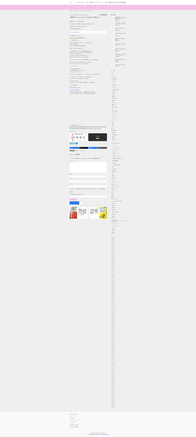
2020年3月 (113, 404)
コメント (72, 160)
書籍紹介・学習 (113, 188)
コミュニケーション (115, 113)
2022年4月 (113, 351)
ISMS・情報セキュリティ (117, 143)
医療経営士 (114, 139)
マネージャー (114, 119)
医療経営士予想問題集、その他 (118, 158)
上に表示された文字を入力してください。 (77, 194)
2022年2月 (113, 355)
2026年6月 (113, 243)
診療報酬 (113, 177)
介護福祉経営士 (114, 134)
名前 (71, 174)
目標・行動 (83, 150)
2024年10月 (113, 286)
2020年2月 (113, 406)
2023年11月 (113, 310)
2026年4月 (113, 248)
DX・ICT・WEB (114, 199)
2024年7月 (113, 293)
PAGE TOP (191, 423)
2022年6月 (113, 346)
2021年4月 (113, 376)
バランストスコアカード (117, 147)
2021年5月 (113, 374)
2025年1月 (113, 280)
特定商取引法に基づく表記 (74, 424)
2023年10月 (113, 312)
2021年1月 (113, 383)
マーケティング (114, 87)
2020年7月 (113, 396)
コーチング (113, 74)
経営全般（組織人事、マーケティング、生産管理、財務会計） (118, 221)
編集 (112, 190)
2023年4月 (113, 325)
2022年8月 (113, 342)
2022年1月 (113, 357)
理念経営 (112, 194)
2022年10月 (113, 338)
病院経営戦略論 (115, 160)
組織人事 (113, 96)
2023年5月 (113, 323)
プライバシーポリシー (73, 420)
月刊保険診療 (114, 169)
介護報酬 (113, 132)
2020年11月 (113, 387)
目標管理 (113, 209)
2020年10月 (113, 389)
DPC (113, 141)
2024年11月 (113, 284)
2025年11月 (113, 258)
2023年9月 (113, 314)
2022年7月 (113, 344)
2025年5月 (113, 271)
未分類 (112, 192)
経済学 (113, 102)
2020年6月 (113, 398)
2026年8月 (113, 239)
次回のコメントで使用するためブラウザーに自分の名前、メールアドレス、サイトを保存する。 (88, 188)
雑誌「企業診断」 (115, 106)
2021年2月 (113, 381)
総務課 (113, 175)
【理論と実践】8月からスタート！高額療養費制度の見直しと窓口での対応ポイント (120, 18)
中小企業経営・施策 (115, 89)
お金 (112, 72)
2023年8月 (113, 316)
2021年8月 (113, 368)
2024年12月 (113, 282)
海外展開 (113, 207)
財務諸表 (113, 216)
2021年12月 (113, 359)
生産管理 (113, 228)
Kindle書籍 (71, 418)
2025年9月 (113, 263)
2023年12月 (113, 308)
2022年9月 (113, 340)
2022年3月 (113, 353)
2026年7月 (113, 241)
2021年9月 (113, 366)
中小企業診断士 (113, 85)
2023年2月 (113, 329)
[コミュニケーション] (73, 212)
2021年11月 (113, 361)
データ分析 (113, 76)
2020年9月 (113, 391)
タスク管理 (114, 115)
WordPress (92, 434)
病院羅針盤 (114, 171)
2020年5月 (113, 400)
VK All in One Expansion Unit (105, 434)
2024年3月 (113, 301)
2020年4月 (113, 402)
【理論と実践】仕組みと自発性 (120, 64)
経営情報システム (115, 98)
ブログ (71, 416)
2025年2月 (113, 278)
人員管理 (114, 81)
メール (71, 179)
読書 (112, 126)
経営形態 (114, 162)
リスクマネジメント (116, 149)
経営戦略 (113, 100)
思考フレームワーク (115, 186)
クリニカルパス (115, 145)
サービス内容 (72, 422)
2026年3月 (113, 250)
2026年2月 (113, 252)
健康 (112, 128)
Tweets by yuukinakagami (74, 89)
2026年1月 (113, 254)
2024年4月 (113, 299)
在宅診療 (113, 203)
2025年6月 (113, 269)
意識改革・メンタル (103, 14)
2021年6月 (113, 372)
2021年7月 (113, 370)
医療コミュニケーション (117, 156)
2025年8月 (113, 265)
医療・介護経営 (113, 130)
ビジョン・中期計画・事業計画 (117, 201)
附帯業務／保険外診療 (116, 164)
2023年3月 (113, 327)
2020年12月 (113, 385)
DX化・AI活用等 (114, 111)
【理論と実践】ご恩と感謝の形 (120, 43)
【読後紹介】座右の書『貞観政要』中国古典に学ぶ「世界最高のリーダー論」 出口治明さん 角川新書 (82, 212)
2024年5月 (113, 297)
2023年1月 (113, 331)
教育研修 (113, 205)
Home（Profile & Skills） (75, 32)
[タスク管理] (103, 210)
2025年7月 (113, 267)
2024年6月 (113, 295)
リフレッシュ (113, 83)
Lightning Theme (97, 434)
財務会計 (113, 104)
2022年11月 (113, 336)
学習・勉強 (113, 179)
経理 (112, 173)
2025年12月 (113, 256)
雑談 (112, 234)
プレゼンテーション (115, 117)
